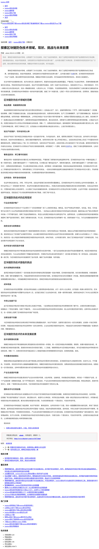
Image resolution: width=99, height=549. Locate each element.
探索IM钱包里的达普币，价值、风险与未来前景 (22, 428)
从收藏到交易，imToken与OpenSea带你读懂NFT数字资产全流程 (26, 473)
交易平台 (69, 146)
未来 (72, 74)
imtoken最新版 (9, 10)
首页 (6, 6)
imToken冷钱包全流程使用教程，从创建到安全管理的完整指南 (26, 494)
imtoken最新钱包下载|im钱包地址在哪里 (18, 510)
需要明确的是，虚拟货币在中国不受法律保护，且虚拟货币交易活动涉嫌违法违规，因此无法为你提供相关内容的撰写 (45, 497)
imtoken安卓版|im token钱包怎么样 (16, 512)
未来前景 (9, 443)
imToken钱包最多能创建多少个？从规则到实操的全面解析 (24, 492)
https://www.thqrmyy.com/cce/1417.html (27, 438)
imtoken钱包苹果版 (11, 15)
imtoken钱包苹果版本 (12, 526)
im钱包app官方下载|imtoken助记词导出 (18, 508)
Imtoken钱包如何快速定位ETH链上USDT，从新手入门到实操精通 (27, 490)
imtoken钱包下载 (10, 13)
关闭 (6, 17)
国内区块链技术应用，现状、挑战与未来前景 (20, 460)
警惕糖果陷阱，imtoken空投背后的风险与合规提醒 (22, 485)
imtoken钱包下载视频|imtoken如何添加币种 (19, 519)
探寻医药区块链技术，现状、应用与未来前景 (20, 458)
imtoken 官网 (5, 2)
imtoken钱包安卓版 (11, 8)
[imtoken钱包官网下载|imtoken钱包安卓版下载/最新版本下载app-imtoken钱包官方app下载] (31, 23)
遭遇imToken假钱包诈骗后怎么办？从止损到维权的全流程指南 (26, 487)
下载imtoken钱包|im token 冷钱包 (15, 522)
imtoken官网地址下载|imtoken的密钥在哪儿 (19, 505)
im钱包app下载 (10, 515)
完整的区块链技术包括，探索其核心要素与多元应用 (28, 447)
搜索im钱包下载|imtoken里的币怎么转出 (18, 517)
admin (21, 435)
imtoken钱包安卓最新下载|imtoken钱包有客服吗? (21, 524)
